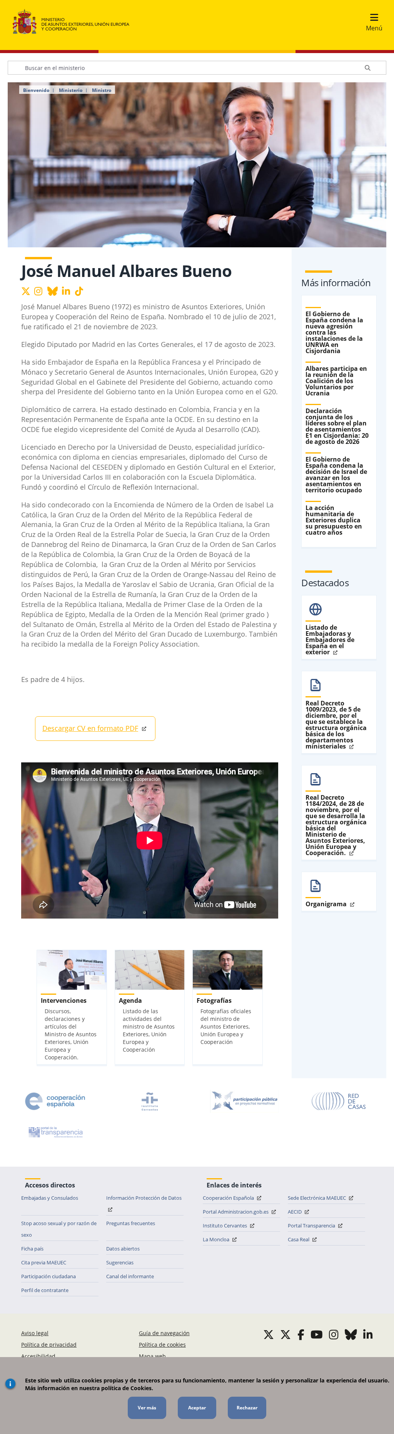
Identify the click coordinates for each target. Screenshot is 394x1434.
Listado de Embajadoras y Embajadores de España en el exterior (330, 639)
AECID (295, 1211)
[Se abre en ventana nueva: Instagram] (334, 1334)
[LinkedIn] (68, 292)
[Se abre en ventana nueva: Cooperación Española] (55, 1101)
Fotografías (214, 1000)
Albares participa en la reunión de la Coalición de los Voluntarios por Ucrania (336, 380)
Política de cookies (162, 1344)
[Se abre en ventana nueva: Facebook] (300, 1334)
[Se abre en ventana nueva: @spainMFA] (285, 1334)
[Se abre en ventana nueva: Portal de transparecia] (55, 1132)
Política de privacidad (49, 1344)
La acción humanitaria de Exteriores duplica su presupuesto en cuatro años (334, 520)
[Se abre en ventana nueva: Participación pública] (244, 1101)
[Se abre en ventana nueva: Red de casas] (339, 1101)
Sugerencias (120, 1262)
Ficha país (32, 1248)
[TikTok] (81, 292)
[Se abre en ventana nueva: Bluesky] (351, 1334)
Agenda (130, 1000)
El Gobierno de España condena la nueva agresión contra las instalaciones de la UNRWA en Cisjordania (334, 332)
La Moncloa (216, 1239)
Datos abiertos (123, 1248)
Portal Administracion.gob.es (236, 1211)
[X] (27, 292)
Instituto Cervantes (225, 1225)
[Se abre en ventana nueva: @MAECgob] (268, 1334)
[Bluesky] (53, 292)
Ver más (147, 1407)
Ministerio (70, 90)
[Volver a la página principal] (75, 22)
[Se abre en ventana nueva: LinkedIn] (368, 1334)
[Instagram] (40, 292)
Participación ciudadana (48, 1276)
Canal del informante (130, 1276)
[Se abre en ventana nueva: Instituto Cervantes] (149, 1101)
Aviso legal (34, 1333)
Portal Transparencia (312, 1225)
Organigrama (327, 904)
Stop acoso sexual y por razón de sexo (59, 1229)
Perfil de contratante (44, 1290)
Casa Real (299, 1239)
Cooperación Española (229, 1197)
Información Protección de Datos (144, 1197)
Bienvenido (36, 90)
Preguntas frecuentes (130, 1223)
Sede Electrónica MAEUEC (317, 1197)
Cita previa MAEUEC (43, 1262)
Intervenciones (64, 1000)
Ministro (101, 90)
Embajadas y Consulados (49, 1197)
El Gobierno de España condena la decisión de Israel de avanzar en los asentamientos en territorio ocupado (336, 474)
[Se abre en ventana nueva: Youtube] (317, 1334)
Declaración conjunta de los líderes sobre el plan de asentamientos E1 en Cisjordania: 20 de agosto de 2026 (337, 426)
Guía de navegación (164, 1333)
